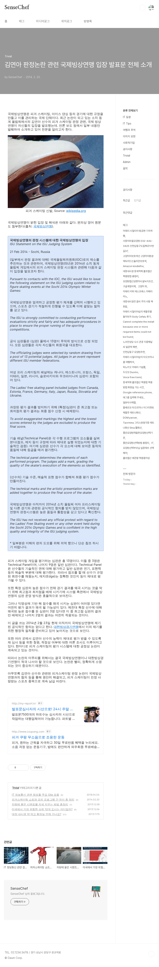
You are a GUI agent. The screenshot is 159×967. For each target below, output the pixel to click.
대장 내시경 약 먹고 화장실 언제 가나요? (36, 814)
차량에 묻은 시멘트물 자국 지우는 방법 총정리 (40, 804)
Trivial (15, 787)
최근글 (126, 200)
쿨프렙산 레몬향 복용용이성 (136, 458)
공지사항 (127, 149)
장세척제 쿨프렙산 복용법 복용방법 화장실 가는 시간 (137, 385)
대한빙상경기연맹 (66, 627)
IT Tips (127, 123)
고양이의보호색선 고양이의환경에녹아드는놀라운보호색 (138, 259)
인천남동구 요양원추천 (134, 352)
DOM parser (130, 417)
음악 (125, 168)
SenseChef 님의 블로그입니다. (27, 893)
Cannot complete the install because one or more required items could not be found (138, 329)
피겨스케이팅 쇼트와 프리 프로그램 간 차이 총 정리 (43, 799)
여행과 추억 (129, 129)
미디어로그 (43, 21)
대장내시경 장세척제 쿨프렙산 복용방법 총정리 (137, 274)
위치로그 (66, 21)
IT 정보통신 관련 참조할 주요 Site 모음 (35, 794)
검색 (142, 8)
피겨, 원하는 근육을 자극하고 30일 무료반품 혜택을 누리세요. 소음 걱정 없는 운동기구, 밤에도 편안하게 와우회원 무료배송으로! (55, 745)
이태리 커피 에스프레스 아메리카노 (137, 294)
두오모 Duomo (130, 372)
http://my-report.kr (24, 703)
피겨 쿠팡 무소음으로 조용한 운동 (38, 737)
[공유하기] (19, 767)
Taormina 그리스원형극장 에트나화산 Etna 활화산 (138, 425)
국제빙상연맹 (42, 226)
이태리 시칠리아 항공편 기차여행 (137, 233)
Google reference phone (137, 392)
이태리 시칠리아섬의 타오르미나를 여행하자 (138, 360)
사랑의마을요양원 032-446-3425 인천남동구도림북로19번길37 (138, 245)
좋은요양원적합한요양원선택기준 (138, 435)
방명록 (88, 21)
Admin (126, 162)
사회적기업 (129, 142)
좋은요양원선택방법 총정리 (136, 442)
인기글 (137, 200)
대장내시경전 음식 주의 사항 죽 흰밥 (138, 304)
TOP (151, 954)
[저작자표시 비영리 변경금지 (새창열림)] (51, 767)
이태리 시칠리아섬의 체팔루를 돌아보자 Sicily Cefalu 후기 (137, 314)
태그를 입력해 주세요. (133, 397)
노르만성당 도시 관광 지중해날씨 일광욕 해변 (137, 344)
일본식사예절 (129, 402)
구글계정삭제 (129, 286)
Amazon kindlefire (133, 266)
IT (152, 442)
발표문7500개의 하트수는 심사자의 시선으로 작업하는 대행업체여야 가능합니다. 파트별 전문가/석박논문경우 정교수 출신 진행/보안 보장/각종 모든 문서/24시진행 (43, 716)
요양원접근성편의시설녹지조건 (138, 281)
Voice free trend (132, 377)
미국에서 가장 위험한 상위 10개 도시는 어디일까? (42, 809)
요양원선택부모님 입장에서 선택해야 (138, 450)
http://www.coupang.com (28, 731)
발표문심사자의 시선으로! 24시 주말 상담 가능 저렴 (42, 709)
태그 (21, 21)
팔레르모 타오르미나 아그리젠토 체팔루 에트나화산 (138, 410)
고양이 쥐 (142, 286)
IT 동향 (127, 117)
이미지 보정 (129, 136)
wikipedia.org (76, 211)
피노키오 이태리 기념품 (134, 367)
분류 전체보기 (130, 110)
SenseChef (17, 7)
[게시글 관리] (24, 767)
